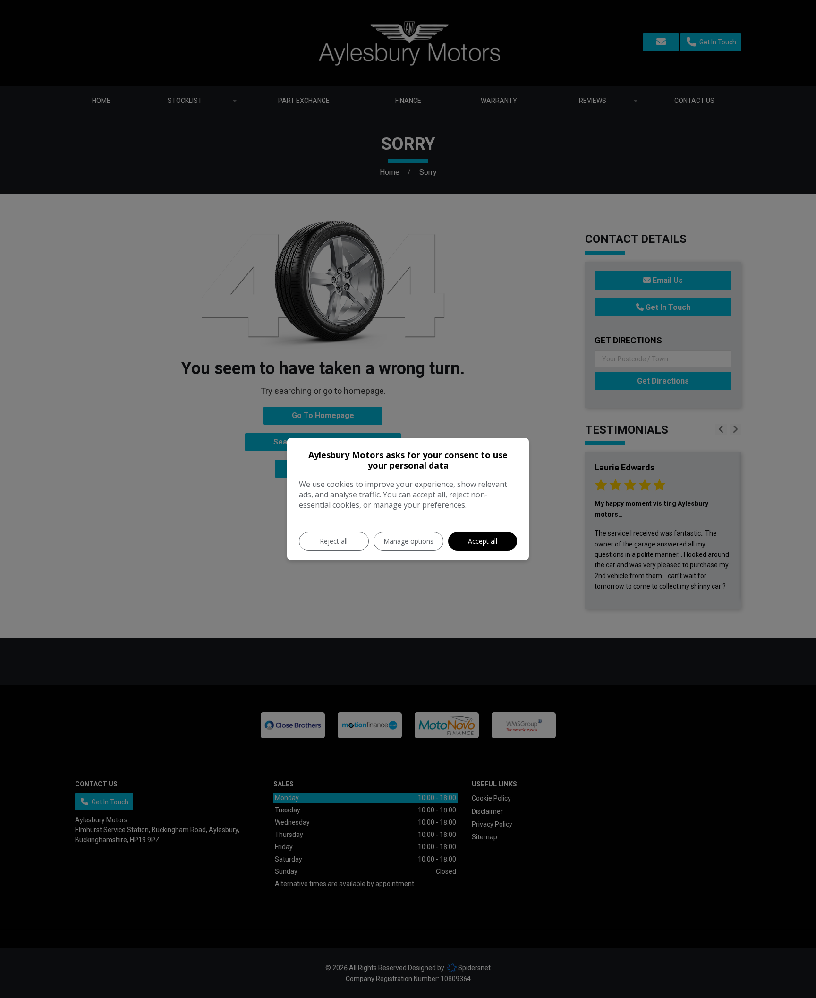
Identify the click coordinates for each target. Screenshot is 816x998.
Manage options (408, 541)
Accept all (482, 541)
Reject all (334, 541)
